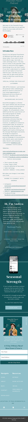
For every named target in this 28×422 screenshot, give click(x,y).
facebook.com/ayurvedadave (18, 157)
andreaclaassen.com (17, 191)
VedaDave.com (16, 142)
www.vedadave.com (9, 153)
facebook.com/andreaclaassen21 (15, 189)
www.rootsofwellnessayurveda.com (14, 151)
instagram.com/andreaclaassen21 (15, 186)
